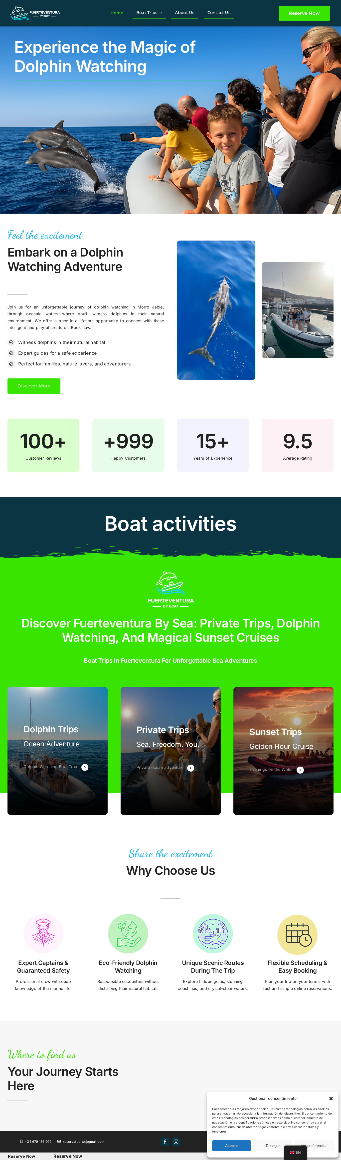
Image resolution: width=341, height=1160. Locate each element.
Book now (80, 327)
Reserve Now (21, 1156)
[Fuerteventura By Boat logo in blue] (34, 5)
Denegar (273, 1146)
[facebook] (165, 1142)
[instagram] (176, 1142)
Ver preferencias (314, 1146)
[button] (331, 1098)
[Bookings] (57, 751)
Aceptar (231, 1146)
